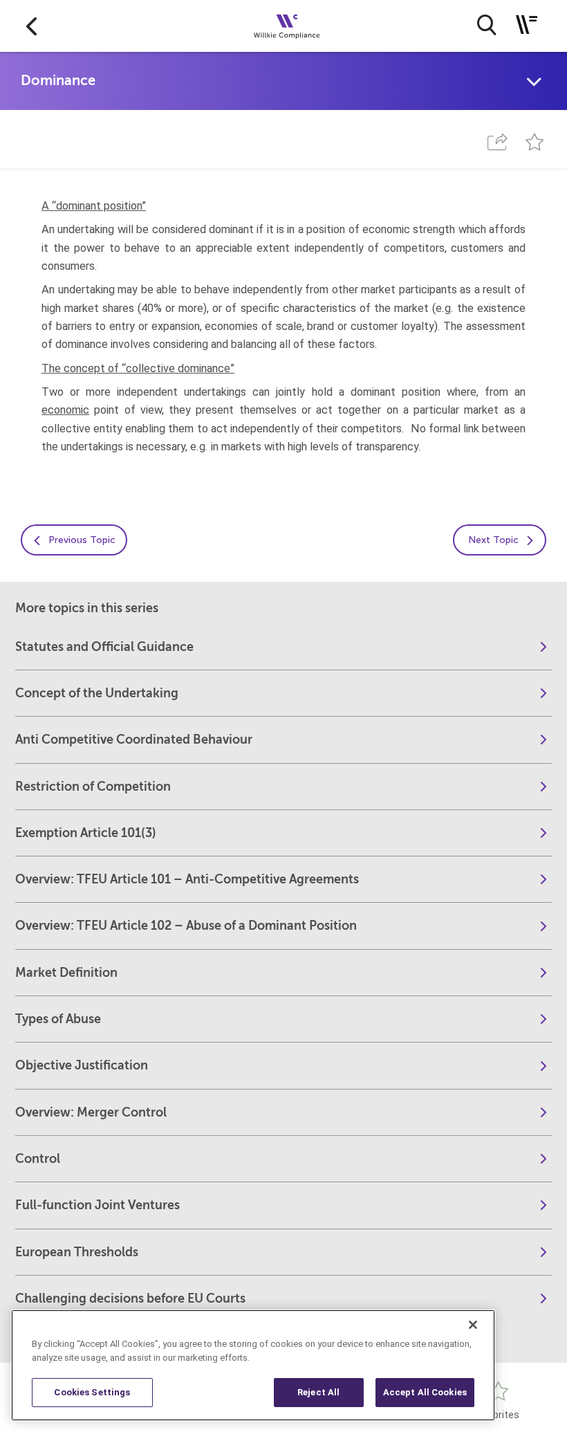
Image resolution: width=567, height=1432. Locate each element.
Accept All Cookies (425, 1392)
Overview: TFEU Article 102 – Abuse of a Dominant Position (186, 926)
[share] (497, 142)
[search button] (486, 25)
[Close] (473, 1325)
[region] (253, 1365)
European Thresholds (76, 1252)
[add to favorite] (534, 142)
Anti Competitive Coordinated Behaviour (133, 739)
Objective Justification (81, 1065)
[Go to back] (31, 26)
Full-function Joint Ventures (97, 1205)
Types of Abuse (58, 1019)
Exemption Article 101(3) (85, 833)
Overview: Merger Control (91, 1112)
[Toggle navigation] (526, 24)
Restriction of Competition (93, 786)
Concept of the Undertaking (96, 693)
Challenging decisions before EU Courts (130, 1298)
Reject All (318, 1392)
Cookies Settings (92, 1392)
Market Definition (66, 973)
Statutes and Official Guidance (104, 647)
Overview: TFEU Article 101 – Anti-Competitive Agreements (187, 879)
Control (37, 1159)
